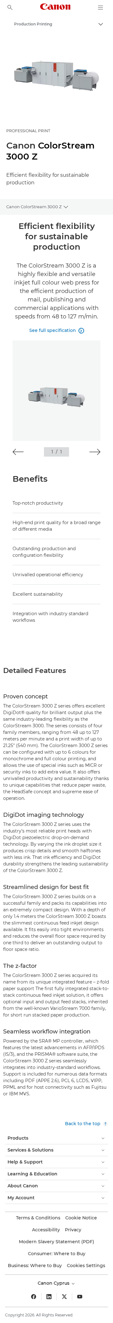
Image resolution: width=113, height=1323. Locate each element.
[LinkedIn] (48, 1296)
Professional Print (28, 130)
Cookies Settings (86, 1265)
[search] (10, 8)
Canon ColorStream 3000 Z (34, 206)
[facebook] (33, 1296)
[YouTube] (79, 1296)
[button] (18, 452)
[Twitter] (64, 1296)
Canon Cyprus (54, 1283)
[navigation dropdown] (100, 8)
